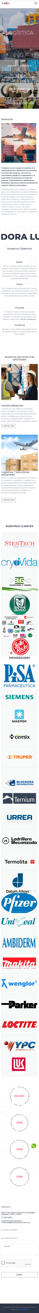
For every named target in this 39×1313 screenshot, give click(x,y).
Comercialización (12, 405)
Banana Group (23, 1309)
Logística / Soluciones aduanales (15, 473)
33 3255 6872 (6, 1218)
